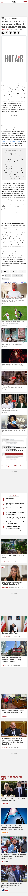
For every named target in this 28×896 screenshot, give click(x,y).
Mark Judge (5, 665)
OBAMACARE (5, 278)
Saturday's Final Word (10, 633)
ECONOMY (8, 275)
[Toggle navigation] (2, 1)
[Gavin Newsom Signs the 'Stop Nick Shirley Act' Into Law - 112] (14, 789)
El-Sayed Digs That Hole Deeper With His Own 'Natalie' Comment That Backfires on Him (13, 856)
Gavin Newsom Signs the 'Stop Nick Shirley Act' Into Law (13, 800)
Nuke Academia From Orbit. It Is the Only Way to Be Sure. (13, 711)
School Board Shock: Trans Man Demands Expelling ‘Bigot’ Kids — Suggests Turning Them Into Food (12, 827)
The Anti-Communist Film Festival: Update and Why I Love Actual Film (12, 660)
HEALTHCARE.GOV (17, 275)
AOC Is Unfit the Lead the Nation (14, 508)
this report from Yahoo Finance (11, 141)
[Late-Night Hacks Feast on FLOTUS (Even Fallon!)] (14, 573)
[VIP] (25, 1)
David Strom (5, 716)
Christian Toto (6, 587)
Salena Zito (5, 747)
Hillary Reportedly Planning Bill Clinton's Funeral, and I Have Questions (11, 885)
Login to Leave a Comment (14, 454)
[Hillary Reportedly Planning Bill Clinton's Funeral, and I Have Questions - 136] (14, 873)
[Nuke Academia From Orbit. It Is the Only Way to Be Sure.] (14, 701)
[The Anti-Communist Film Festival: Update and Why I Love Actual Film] (14, 648)
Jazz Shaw (5, 29)
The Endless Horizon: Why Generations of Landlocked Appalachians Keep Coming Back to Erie (12, 741)
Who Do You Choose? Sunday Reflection (13, 556)
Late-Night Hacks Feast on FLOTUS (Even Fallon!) (12, 583)
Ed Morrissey (5, 561)
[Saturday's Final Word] (14, 623)
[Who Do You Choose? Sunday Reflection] (14, 546)
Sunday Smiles (10, 498)
